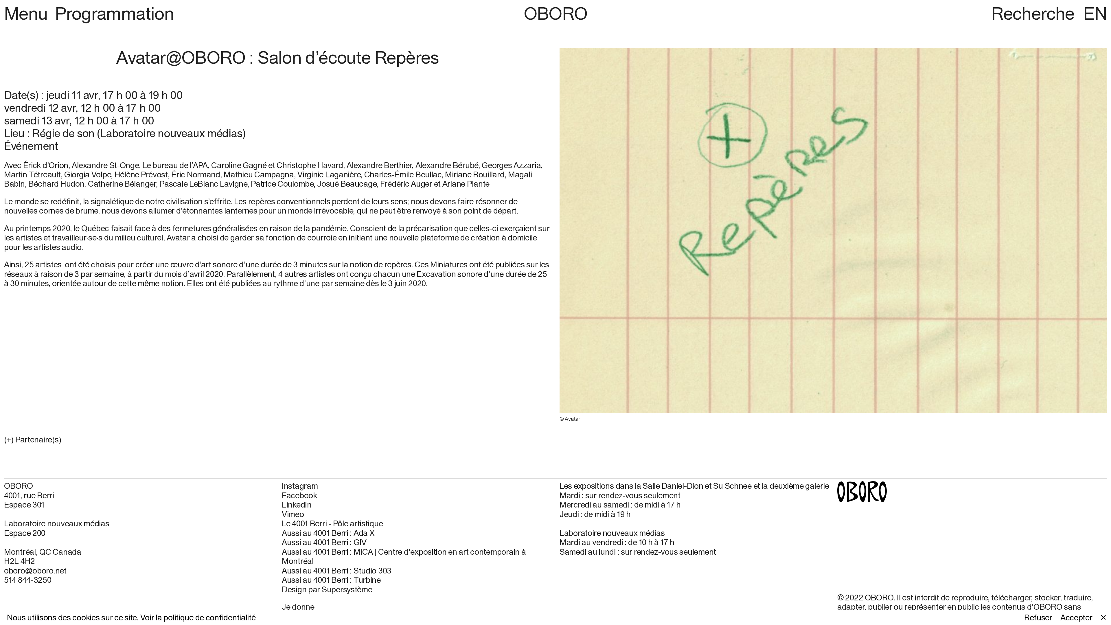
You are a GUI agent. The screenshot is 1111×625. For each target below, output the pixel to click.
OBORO (556, 13)
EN (1095, 13)
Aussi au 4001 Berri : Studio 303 (336, 570)
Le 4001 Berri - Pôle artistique (332, 523)
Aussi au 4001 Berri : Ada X (328, 533)
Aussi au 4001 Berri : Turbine (331, 579)
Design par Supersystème (327, 589)
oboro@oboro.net (35, 570)
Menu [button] (27, 13)
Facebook (299, 495)
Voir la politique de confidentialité (198, 617)
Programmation (114, 13)
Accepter (1076, 617)
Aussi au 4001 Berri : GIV (324, 542)
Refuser (1038, 617)
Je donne (298, 606)
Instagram (300, 485)
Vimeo (293, 514)
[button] (277, 439)
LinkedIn (297, 504)
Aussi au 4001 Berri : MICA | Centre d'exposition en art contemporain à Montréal (404, 556)
